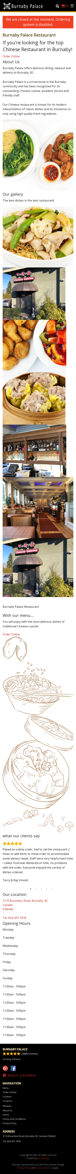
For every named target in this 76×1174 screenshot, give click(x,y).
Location (7, 1096)
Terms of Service (44, 1167)
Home (6, 1114)
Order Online (11, 56)
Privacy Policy (9, 1123)
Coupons (7, 1100)
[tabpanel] (38, 863)
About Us (7, 1110)
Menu (6, 1088)
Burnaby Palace (15, 1049)
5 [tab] (52, 889)
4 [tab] (46, 889)
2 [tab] (36, 889)
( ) (67, 5)
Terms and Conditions (14, 1119)
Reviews (7, 1106)
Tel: (14, 918)
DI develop (43, 1158)
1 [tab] (30, 889)
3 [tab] (41, 889)
